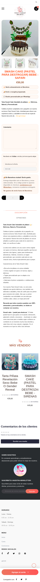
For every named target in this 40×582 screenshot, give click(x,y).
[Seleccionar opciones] (10, 364)
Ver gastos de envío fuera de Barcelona (17, 190)
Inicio (3, 537)
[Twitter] (14, 554)
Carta (3, 541)
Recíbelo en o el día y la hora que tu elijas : (19, 157)
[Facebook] (3, 554)
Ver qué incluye (20, 116)
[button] (10, 395)
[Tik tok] (8, 553)
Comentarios (7, 127)
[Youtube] (25, 554)
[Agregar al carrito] (30, 363)
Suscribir (32, 491)
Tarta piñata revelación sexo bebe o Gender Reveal (10, 382)
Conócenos (5, 546)
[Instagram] (20, 554)
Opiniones (21, 218)
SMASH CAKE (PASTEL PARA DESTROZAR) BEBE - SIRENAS (30, 386)
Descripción (21, 212)
